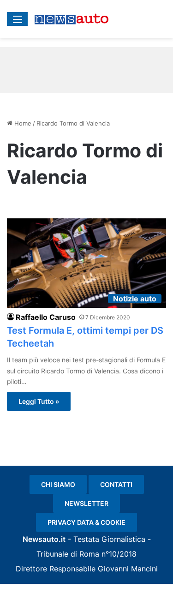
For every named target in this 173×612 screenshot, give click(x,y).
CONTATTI (116, 484)
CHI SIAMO (58, 484)
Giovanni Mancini (128, 568)
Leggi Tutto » (38, 401)
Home (21, 123)
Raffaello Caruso (46, 317)
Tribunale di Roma (67, 553)
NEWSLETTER (86, 503)
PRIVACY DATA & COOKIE (86, 522)
